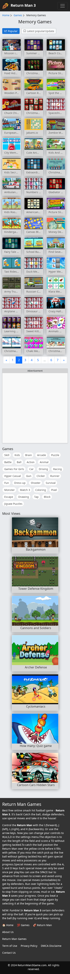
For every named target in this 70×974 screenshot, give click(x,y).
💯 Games (23, 925)
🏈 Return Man (42, 925)
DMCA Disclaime (51, 946)
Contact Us (9, 952)
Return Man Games (14, 939)
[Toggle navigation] (62, 6)
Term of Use (9, 946)
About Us (8, 932)
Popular (13, 31)
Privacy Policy (29, 946)
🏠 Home (7, 925)
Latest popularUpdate (40, 31)
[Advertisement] (35, 408)
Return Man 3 (23, 5)
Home (6, 15)
